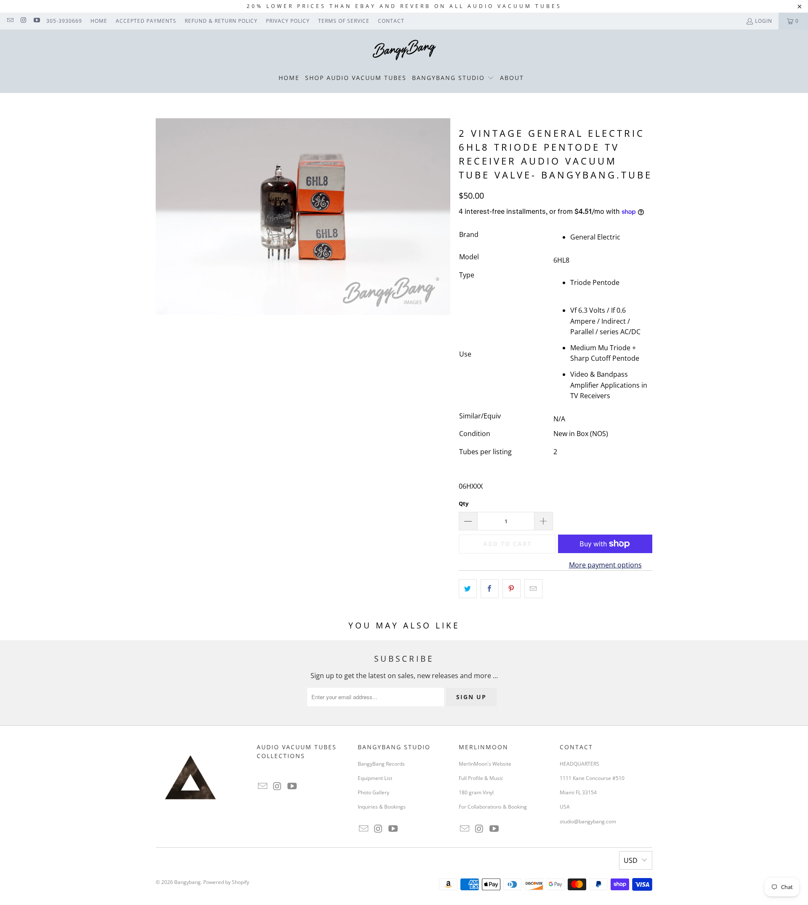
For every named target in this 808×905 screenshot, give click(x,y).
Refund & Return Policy (221, 20)
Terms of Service (343, 20)
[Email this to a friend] (533, 589)
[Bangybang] (404, 50)
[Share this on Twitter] (468, 589)
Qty (463, 503)
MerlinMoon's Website (485, 763)
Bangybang (187, 882)
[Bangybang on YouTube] (36, 20)
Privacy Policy (288, 20)
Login (763, 20)
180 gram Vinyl (476, 792)
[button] (453, 78)
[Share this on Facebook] (490, 589)
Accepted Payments (146, 20)
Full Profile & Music (481, 778)
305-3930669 (64, 20)
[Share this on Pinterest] (511, 589)
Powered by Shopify (226, 882)
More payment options (605, 565)
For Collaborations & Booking (493, 806)
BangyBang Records (381, 763)
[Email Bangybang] (9, 20)
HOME (98, 20)
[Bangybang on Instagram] (23, 20)
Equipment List (375, 778)
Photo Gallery (373, 792)
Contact (391, 20)
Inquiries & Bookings (382, 806)
